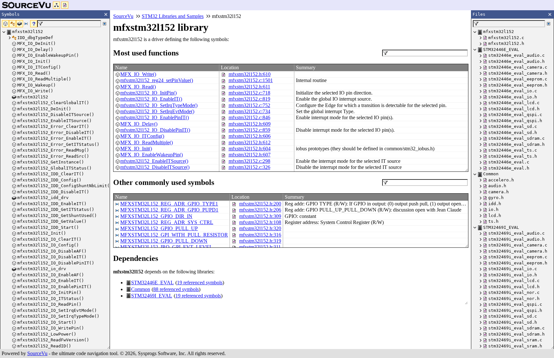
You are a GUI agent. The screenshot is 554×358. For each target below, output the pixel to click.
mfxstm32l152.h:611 (249, 86)
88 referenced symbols (176, 289)
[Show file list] (64, 5)
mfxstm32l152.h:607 (250, 154)
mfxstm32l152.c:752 (249, 105)
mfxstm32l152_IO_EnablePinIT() (154, 117)
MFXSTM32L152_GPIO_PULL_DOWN (163, 241)
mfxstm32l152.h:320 (260, 228)
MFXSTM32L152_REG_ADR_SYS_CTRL (166, 222)
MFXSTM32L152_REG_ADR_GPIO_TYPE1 (169, 203)
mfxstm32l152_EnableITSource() (154, 161)
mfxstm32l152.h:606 (250, 136)
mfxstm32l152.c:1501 (251, 80)
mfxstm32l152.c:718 (249, 93)
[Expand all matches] (104, 24)
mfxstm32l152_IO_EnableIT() (151, 99)
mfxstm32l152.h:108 (260, 222)
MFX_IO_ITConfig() (142, 136)
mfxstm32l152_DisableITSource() (154, 167)
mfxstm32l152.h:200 (260, 203)
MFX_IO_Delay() (138, 124)
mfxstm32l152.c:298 (249, 161)
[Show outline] (56, 5)
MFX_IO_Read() (138, 86)
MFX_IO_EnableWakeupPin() (151, 154)
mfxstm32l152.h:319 (260, 241)
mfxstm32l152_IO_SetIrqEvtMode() (157, 111)
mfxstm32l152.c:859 (249, 130)
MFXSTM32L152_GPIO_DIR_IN (156, 216)
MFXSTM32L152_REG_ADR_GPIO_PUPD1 (169, 209)
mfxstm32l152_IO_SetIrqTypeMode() (158, 105)
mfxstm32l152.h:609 (250, 124)
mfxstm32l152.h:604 (250, 148)
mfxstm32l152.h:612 (250, 142)
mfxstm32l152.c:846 (249, 117)
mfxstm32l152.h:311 (260, 247)
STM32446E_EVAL (152, 282)
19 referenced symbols (199, 282)
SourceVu (37, 353)
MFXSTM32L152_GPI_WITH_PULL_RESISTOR (174, 234)
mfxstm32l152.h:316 (260, 234)
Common (140, 289)
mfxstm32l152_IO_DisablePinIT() (155, 130)
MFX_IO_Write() (138, 74)
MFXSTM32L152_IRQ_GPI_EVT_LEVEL (166, 247)
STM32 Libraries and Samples (173, 16)
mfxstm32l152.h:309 (260, 216)
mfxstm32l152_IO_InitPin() (148, 93)
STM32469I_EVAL (151, 295)
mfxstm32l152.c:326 (249, 167)
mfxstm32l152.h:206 (260, 209)
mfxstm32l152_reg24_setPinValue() (156, 80)
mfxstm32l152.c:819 (249, 99)
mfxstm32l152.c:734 (249, 111)
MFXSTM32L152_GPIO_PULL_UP (159, 228)
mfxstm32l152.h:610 (250, 74)
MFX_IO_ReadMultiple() (146, 142)
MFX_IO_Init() (136, 148)
